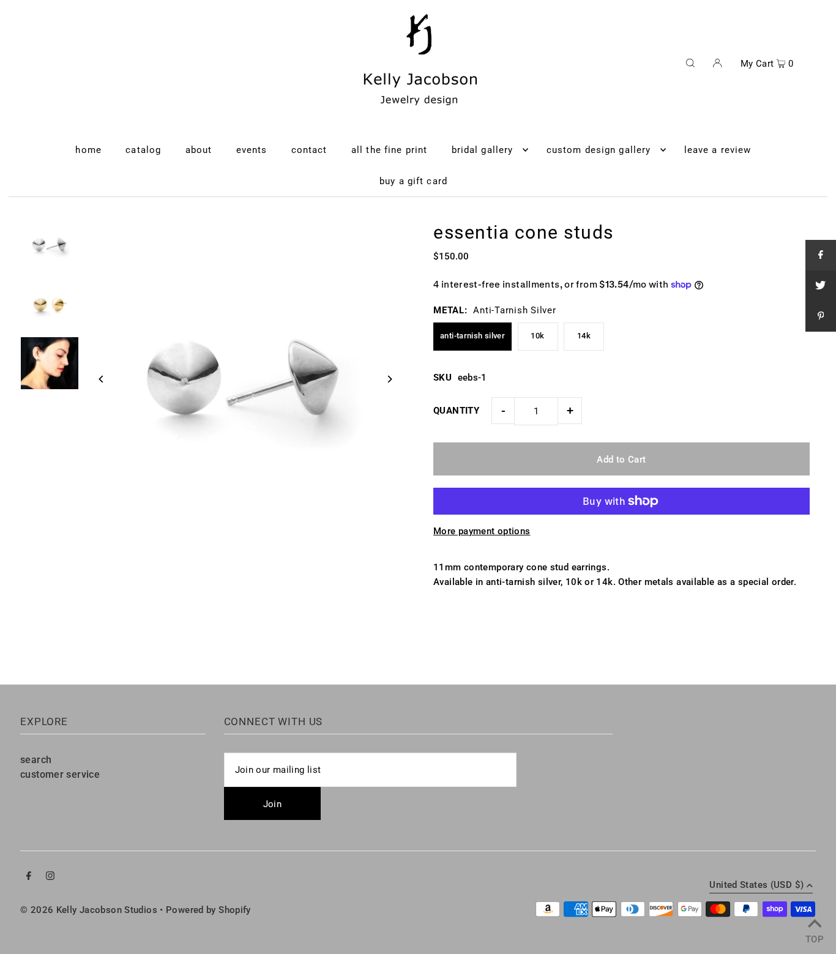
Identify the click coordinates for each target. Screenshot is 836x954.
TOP (814, 938)
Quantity (456, 410)
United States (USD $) (756, 885)
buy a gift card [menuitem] (413, 181)
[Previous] (101, 379)
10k (537, 335)
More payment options (482, 531)
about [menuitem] (198, 149)
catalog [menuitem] (143, 149)
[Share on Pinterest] (820, 316)
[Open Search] (690, 62)
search (35, 760)
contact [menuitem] (309, 149)
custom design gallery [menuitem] (599, 149)
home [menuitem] (88, 149)
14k (584, 335)
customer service (60, 774)
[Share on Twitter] (820, 285)
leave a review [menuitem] (718, 149)
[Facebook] (28, 877)
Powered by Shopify (208, 909)
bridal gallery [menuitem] (482, 149)
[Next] (389, 379)
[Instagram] (50, 877)
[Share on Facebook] (820, 255)
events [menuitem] (251, 149)
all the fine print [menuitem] (389, 149)
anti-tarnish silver (472, 335)
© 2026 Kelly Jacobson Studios (88, 909)
